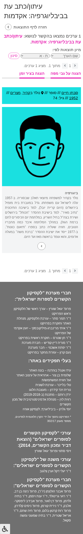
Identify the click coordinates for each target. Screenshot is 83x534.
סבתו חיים (69, 93)
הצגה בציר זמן (32, 73)
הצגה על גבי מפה (66, 73)
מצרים (15, 93)
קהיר (26, 93)
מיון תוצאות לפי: (66, 50)
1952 (73, 98)
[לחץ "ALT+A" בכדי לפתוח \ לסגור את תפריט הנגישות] (5, 529)
